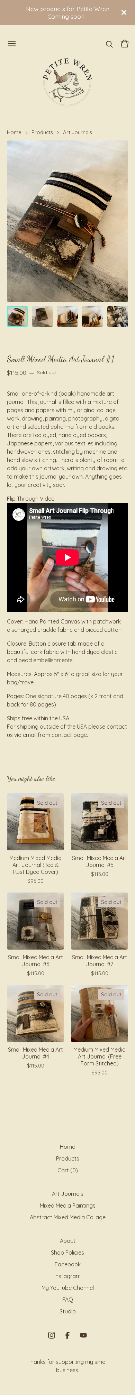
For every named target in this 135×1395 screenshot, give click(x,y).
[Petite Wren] (67, 82)
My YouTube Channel (68, 1287)
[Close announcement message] (123, 12)
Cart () (67, 1170)
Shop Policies (67, 1252)
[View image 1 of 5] (17, 316)
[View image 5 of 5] (117, 316)
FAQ (67, 1299)
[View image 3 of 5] (67, 316)
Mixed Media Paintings (68, 1205)
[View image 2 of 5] (42, 316)
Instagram (67, 1276)
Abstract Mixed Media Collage (68, 1217)
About (67, 1240)
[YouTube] (83, 1335)
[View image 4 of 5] (92, 316)
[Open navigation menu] (12, 43)
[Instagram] (51, 1335)
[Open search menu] (109, 43)
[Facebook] (67, 1335)
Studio (68, 1311)
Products (42, 132)
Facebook (68, 1264)
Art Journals (77, 132)
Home (14, 132)
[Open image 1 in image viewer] (67, 221)
